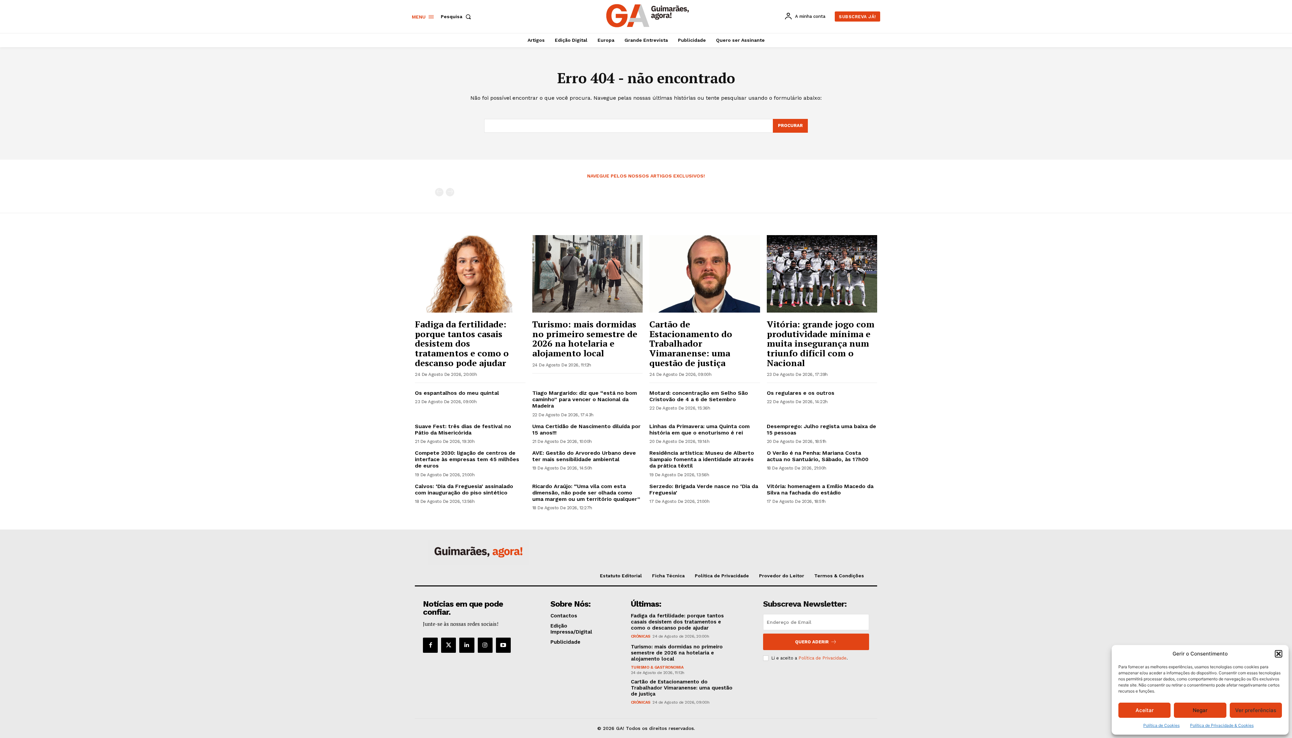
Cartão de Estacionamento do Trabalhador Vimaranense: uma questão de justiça (690, 343)
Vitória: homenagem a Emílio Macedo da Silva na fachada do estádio (820, 489)
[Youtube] (503, 645)
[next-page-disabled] (450, 192)
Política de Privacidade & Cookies (1222, 725)
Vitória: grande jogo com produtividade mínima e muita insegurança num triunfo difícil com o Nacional (820, 343)
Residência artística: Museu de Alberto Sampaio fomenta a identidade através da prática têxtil (701, 459)
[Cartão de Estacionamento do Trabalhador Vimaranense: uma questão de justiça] (704, 274)
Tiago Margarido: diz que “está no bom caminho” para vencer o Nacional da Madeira (584, 399)
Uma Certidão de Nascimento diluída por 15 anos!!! (586, 429)
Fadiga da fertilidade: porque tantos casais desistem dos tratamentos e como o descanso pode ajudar (462, 343)
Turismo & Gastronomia (657, 667)
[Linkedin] (466, 645)
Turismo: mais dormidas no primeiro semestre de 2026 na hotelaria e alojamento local (584, 338)
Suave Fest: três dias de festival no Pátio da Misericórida (463, 429)
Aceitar (1145, 710)
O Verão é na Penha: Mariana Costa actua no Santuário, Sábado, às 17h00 (817, 456)
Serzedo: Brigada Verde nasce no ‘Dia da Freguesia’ (703, 489)
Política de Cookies (1161, 725)
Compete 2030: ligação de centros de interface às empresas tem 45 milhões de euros (467, 459)
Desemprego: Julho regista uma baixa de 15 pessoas (821, 429)
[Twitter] (448, 645)
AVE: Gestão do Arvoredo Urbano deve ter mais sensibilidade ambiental (584, 456)
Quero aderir (812, 641)
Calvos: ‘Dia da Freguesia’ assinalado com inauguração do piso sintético (464, 489)
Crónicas (640, 636)
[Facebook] (430, 645)
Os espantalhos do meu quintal (457, 393)
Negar (1200, 710)
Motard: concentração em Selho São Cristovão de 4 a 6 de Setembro (698, 396)
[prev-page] (439, 192)
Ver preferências (1255, 710)
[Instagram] (485, 645)
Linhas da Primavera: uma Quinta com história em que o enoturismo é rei (699, 429)
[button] (1278, 653)
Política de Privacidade (822, 658)
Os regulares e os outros (800, 393)
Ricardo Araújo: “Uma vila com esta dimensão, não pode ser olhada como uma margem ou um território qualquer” (586, 492)
